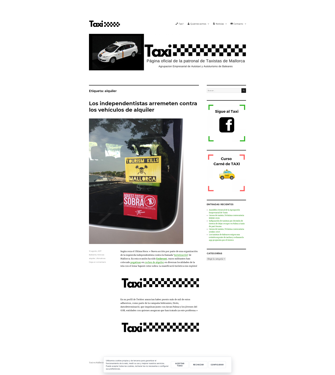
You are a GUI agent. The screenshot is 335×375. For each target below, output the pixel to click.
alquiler (92, 258)
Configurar (217, 364)
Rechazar (198, 364)
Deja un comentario (97, 262)
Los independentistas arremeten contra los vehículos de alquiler (143, 106)
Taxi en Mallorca (96, 363)
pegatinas (135, 262)
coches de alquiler (154, 262)
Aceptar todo (179, 364)
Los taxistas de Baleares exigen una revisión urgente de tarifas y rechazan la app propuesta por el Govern (226, 237)
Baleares (93, 255)
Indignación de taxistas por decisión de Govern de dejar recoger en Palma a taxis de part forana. (227, 224)
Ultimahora (100, 258)
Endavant (161, 258)
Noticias (100, 255)
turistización (181, 255)
